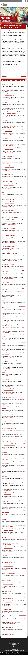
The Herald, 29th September (11, 253)
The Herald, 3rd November (10, 235)
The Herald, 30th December (11, 393)
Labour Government (8, 73)
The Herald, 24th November (10, 224)
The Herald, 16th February (9, 181)
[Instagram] (26, 1)
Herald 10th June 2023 (7, 605)
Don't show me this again (17, 653)
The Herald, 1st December (10, 221)
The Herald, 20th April (9, 149)
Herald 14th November (8, 548)
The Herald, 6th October (9, 250)
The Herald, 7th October (18, 434)
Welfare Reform (15, 73)
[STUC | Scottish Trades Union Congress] (4, 4)
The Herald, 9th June (8, 311)
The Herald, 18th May (8, 134)
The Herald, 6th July (9, 109)
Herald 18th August (8, 580)
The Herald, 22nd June (9, 116)
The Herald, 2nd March (10, 174)
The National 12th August (8, 584)
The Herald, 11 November (9, 417)
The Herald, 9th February (9, 185)
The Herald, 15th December (10, 214)
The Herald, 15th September (11, 260)
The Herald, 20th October (10, 242)
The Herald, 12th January (9, 199)
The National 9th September (9, 573)
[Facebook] (23, 1)
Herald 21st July (8, 591)
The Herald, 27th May (8, 494)
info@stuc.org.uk (15, 649)
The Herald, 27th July (9, 98)
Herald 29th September (8, 566)
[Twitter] (24, 1)
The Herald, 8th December (12, 217)
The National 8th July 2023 (10, 598)
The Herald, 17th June (10, 487)
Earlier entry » (23, 76)
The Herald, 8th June (8, 124)
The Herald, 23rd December (11, 397)
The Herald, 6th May (7, 508)
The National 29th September (9, 562)
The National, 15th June (6, 490)
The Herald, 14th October (7, 432)
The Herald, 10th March (9, 357)
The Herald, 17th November (9, 228)
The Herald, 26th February (10, 533)
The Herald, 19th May (6, 321)
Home (2, 15)
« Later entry (4, 76)
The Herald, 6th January (8, 390)
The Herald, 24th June (10, 483)
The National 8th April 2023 (10, 627)
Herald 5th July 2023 (9, 602)
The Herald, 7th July (9, 296)
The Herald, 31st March (9, 347)
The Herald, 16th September (9, 445)
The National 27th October (9, 551)
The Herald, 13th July (9, 106)
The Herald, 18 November (21, 414)
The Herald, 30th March (10, 160)
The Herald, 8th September (8, 264)
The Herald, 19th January (10, 196)
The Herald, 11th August (8, 278)
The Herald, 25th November (10, 411)
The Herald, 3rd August (9, 95)
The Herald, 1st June (10, 127)
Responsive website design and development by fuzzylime (14, 650)
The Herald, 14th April (8, 339)
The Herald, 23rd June (7, 303)
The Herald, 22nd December (9, 210)
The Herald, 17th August (9, 88)
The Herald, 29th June (11, 113)
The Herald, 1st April (9, 526)
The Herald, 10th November (9, 232)
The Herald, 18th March (8, 530)
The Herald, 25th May (9, 131)
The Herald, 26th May (8, 318)
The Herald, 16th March (9, 167)
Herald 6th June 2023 (9, 613)
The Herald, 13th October (9, 246)
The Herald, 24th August (11, 84)
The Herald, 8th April (10, 523)
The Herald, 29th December (10, 206)
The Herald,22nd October (11, 428)
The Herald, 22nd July (21, 469)
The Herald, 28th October (9, 424)
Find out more (10, 653)
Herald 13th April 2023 (11, 623)
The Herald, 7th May (9, 142)
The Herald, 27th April (8, 145)
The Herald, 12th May (9, 325)
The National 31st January (9, 634)
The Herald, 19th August (6, 456)
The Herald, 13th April (11, 152)
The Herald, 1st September (9, 268)
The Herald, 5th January (9, 203)
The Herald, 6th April (10, 156)
